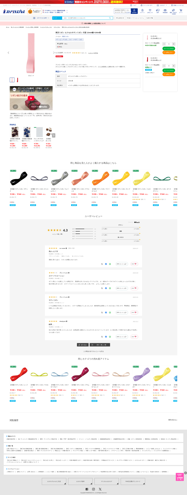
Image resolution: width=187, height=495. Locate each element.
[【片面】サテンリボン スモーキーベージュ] (121, 374)
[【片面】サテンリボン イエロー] (141, 178)
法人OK (54, 12)
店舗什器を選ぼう (29, 450)
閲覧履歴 (165, 12)
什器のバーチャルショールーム (135, 18)
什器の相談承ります (75, 460)
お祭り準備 (150, 18)
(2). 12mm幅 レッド (156, 60)
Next (54, 52)
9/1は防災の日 (120, 18)
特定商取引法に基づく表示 (108, 471)
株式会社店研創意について (126, 471)
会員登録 (134, 12)
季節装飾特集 (139, 448)
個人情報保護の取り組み (64, 471)
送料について (21, 471)
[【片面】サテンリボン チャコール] (39, 178)
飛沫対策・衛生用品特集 (132, 450)
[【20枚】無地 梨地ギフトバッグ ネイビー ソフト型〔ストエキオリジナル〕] (27, 132)
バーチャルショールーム (14, 462)
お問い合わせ (31, 471)
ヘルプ (134, 5)
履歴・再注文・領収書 (173, 13)
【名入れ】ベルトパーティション (30, 460)
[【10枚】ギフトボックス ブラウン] (51, 132)
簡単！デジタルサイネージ (44, 450)
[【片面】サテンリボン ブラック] (19, 178)
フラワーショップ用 (117, 450)
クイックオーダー (148, 5)
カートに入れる (169, 48)
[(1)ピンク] (31, 52)
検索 (110, 18)
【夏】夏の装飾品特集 (41, 448)
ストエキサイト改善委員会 (161, 450)
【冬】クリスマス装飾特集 (92, 448)
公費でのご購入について (30, 462)
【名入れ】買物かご (12, 460)
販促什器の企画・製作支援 (91, 460)
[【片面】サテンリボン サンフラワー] (121, 178)
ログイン (142, 12)
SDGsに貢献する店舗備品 (14, 450)
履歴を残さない (172, 419)
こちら (128, 12)
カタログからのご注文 (54, 481)
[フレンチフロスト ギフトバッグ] (39, 132)
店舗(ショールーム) (178, 5)
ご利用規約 (40, 471)
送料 (158, 12)
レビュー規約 (50, 471)
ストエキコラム (146, 450)
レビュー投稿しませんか (153, 448)
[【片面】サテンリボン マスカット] (39, 374)
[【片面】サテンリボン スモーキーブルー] (60, 374)
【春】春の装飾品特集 (25, 448)
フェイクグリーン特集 (169, 448)
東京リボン (65, 36)
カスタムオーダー (140, 460)
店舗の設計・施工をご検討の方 (156, 460)
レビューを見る (93, 53)
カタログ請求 (80, 481)
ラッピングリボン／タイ (64, 39)
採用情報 (164, 471)
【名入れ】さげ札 (47, 460)
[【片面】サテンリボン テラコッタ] (80, 178)
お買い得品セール (12, 448)
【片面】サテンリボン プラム (80, 385)
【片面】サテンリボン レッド (19, 385)
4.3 (65, 230)
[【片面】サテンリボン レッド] (19, 374)
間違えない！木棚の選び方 (62, 450)
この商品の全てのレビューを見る (93, 351)
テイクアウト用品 (78, 450)
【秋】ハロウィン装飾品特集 (74, 448)
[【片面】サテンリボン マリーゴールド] (101, 178)
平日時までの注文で (55, 10)
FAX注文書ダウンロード (133, 481)
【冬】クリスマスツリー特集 (111, 448)
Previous (9, 52)
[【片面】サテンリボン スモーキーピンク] (101, 374)
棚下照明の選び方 (103, 450)
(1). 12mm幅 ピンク (156, 38)
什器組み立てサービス (107, 460)
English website (154, 471)
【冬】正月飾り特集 (127, 448)
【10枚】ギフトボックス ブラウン (51, 141)
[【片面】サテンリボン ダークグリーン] (162, 178)
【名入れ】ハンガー (61, 460)
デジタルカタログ (106, 481)
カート (181, 12)
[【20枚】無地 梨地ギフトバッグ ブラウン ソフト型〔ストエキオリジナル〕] (15, 132)
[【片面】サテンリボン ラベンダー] (141, 374)
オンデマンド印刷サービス (124, 460)
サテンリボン (79, 39)
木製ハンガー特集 (91, 450)
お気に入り (150, 12)
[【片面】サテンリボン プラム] (80, 374)
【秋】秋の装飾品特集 (56, 448)
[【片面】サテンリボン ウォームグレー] (60, 178)
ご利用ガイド (10, 471)
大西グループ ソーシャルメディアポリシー (86, 471)
